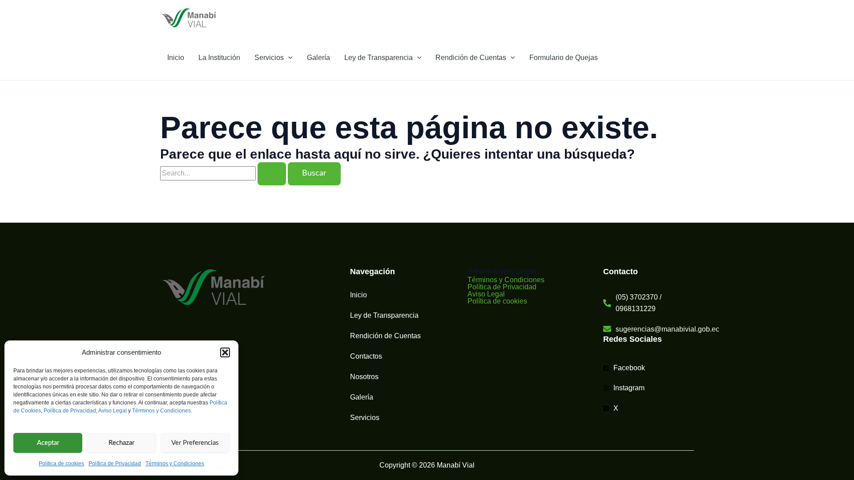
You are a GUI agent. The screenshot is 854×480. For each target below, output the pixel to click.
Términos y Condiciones (161, 411)
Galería (318, 57)
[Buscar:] (224, 173)
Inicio (175, 57)
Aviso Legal (112, 411)
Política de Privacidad (70, 411)
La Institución (219, 57)
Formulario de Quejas (563, 57)
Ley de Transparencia (378, 57)
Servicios (269, 57)
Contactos (366, 356)
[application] (288, 58)
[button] (225, 352)
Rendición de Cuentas (470, 57)
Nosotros (364, 376)
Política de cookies (61, 463)
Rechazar (121, 443)
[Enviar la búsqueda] (272, 173)
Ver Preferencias (195, 443)
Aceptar (48, 443)
